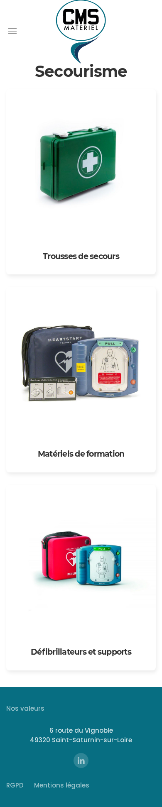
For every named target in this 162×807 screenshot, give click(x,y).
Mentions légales (61, 785)
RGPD (15, 785)
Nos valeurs (25, 708)
